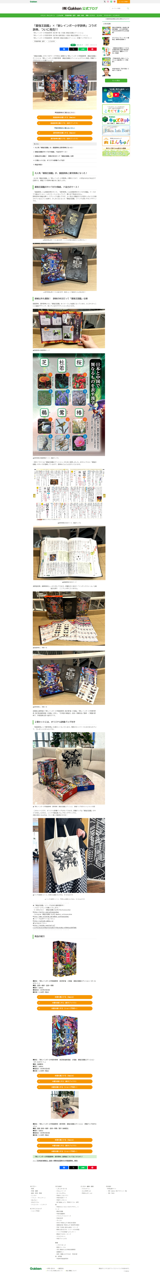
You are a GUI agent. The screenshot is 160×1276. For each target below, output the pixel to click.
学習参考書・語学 (70, 15)
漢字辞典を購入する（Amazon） (64, 133)
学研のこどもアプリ (62, 1195)
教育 (32, 1188)
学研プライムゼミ (62, 1238)
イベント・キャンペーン (47, 15)
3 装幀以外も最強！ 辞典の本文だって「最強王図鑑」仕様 (54, 156)
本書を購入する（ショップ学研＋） (64, 1008)
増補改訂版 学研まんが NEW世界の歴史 (68, 1225)
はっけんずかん (61, 1193)
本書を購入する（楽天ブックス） (64, 1003)
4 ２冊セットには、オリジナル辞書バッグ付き (49, 160)
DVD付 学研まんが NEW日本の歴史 (66, 1222)
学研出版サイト (111, 1188)
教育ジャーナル (61, 1247)
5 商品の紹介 (38, 164)
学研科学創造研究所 (62, 1258)
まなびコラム (35, 1202)
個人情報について (71, 1270)
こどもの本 (60, 15)
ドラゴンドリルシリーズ (64, 1216)
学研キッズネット (62, 1200)
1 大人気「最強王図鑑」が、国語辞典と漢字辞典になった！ (54, 147)
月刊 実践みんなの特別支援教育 (66, 1249)
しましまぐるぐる (62, 1188)
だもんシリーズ (61, 1191)
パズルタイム (86, 1188)
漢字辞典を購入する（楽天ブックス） (65, 138)
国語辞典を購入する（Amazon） (64, 117)
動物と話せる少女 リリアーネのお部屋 (68, 1229)
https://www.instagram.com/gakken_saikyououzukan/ (51, 916)
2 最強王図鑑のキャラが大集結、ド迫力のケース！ (51, 152)
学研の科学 (60, 1218)
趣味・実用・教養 (36, 1193)
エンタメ (99, 15)
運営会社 (61, 1268)
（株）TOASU (110, 1193)
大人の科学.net (86, 1191)
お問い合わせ (51, 1268)
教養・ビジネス (90, 15)
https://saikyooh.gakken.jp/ (44, 921)
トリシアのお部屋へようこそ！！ (66, 1232)
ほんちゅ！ (34, 1200)
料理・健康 (34, 1191)
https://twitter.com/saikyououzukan (46, 912)
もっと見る (116, 80)
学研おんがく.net (87, 1193)
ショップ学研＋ (35, 1211)
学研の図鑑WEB (61, 1213)
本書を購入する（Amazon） (65, 997)
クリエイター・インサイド (112, 15)
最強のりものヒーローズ (64, 1234)
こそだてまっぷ (61, 1245)
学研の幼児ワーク (62, 1197)
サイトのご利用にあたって (55, 1270)
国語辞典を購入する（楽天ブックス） (65, 123)
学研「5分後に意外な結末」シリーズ (67, 1227)
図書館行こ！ (60, 1252)
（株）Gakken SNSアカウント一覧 (117, 1191)
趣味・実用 (80, 15)
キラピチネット (61, 1236)
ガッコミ (59, 1220)
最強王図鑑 (60, 1211)
